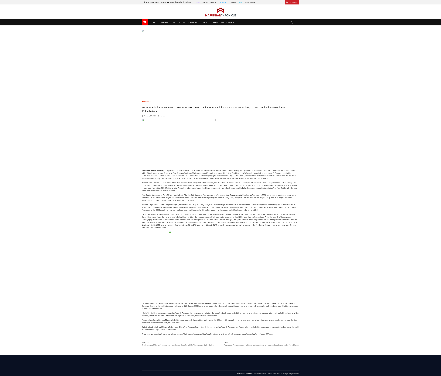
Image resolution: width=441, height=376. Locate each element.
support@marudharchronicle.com (181, 2)
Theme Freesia (267, 374)
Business (197, 2)
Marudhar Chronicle (245, 373)
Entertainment (222, 2)
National (205, 2)
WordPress (276, 374)
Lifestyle (213, 2)
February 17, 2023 (150, 116)
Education (233, 2)
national (162, 116)
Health (241, 2)
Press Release (250, 2)
